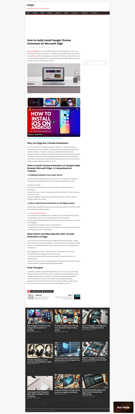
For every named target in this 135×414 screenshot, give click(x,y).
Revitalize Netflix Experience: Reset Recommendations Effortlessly (94, 392)
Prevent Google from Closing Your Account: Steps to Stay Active (66, 328)
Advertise (52, 410)
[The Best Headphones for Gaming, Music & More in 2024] (40, 357)
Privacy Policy (41, 410)
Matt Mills (42, 47)
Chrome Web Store (39, 213)
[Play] (51, 102)
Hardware (49, 12)
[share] (77, 109)
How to (49, 47)
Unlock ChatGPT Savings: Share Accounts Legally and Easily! (67, 391)
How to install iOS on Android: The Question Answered (51, 110)
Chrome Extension (36, 291)
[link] (29, 109)
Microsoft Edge (48, 291)
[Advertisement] (67, 26)
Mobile (42, 12)
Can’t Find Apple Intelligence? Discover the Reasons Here (94, 327)
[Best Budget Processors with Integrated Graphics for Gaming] (40, 323)
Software (94, 12)
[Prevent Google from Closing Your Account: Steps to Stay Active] (67, 323)
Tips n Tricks (74, 12)
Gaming (66, 12)
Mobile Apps (85, 12)
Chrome (34, 56)
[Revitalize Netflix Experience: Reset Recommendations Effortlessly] (95, 387)
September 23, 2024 (33, 47)
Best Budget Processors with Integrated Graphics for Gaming (38, 328)
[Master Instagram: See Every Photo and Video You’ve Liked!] (95, 355)
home (28, 12)
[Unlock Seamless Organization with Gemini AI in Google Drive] (67, 355)
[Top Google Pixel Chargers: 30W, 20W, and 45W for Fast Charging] (40, 389)
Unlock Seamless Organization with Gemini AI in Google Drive (67, 359)
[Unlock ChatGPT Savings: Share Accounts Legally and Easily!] (67, 387)
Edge (35, 51)
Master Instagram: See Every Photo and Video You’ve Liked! (94, 359)
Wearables (58, 12)
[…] (45, 404)
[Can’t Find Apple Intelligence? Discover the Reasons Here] (95, 323)
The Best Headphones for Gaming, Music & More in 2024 (39, 361)
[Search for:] (95, 62)
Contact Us (47, 410)
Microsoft (30, 51)
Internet (35, 12)
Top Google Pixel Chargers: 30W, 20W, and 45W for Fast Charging (38, 394)
